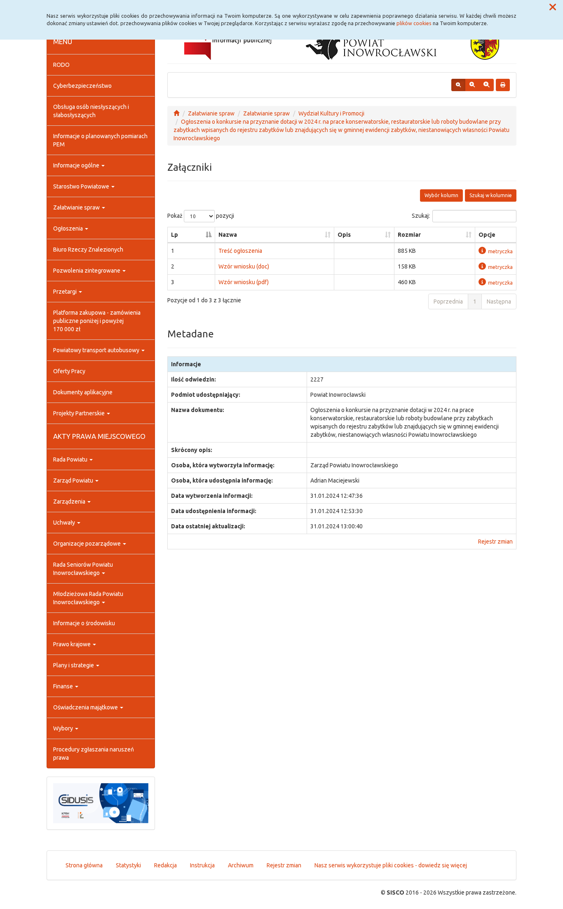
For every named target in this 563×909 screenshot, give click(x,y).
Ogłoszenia (68, 228)
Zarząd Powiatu (73, 480)
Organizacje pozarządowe (87, 543)
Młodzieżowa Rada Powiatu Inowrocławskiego (88, 598)
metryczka (500, 251)
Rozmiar (409, 234)
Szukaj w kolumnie (490, 195)
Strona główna (84, 865)
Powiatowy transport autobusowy (97, 350)
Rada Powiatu (71, 459)
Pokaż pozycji (200, 215)
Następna (499, 301)
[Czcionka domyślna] (458, 85)
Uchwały (64, 522)
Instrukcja (202, 865)
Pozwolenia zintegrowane (87, 270)
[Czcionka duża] (486, 85)
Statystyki (128, 865)
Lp (174, 234)
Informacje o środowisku (84, 623)
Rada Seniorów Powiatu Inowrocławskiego (83, 568)
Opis (344, 234)
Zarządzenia (70, 501)
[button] (553, 7)
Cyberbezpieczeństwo (82, 85)
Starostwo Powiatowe (81, 186)
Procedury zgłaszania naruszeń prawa (93, 753)
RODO (61, 64)
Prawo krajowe (72, 644)
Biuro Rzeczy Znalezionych (88, 249)
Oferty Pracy (69, 371)
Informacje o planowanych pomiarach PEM (100, 140)
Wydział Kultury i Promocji (331, 113)
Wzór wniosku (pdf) (243, 282)
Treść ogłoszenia (240, 250)
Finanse (63, 686)
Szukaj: (421, 215)
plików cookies (414, 23)
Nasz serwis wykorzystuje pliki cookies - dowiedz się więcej (390, 865)
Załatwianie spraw (77, 207)
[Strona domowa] (176, 113)
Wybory (63, 728)
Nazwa (227, 234)
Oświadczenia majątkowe (86, 707)
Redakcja (165, 865)
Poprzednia (448, 301)
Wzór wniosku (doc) (243, 266)
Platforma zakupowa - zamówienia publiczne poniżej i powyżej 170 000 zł (97, 320)
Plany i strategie (74, 665)
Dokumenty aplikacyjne (83, 392)
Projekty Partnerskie (79, 413)
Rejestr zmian (495, 541)
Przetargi (65, 291)
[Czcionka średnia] (472, 85)
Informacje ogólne (77, 165)
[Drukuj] (503, 85)
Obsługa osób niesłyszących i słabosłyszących (91, 111)
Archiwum (240, 865)
